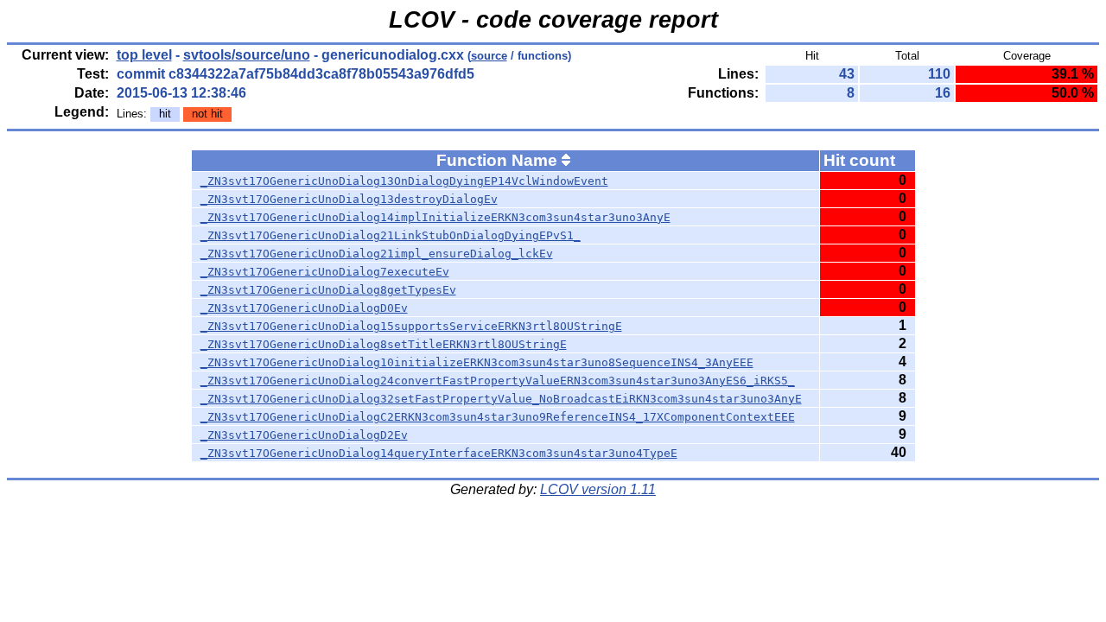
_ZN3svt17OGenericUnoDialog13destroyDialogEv (349, 199)
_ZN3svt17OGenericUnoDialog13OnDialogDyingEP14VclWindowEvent (404, 181)
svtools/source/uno (246, 55)
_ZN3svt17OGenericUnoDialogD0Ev (304, 307)
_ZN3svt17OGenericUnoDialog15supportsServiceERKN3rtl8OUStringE (411, 326)
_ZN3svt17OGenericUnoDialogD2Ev (304, 434)
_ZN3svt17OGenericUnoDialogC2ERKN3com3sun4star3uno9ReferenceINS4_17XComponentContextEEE (497, 416)
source (489, 55)
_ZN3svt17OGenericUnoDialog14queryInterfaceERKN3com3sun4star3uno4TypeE (438, 453)
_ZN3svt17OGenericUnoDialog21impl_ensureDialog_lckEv (376, 253)
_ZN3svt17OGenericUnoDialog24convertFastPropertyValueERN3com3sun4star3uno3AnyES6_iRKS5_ (497, 380)
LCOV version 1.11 (598, 489)
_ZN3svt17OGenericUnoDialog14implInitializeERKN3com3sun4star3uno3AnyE (435, 217)
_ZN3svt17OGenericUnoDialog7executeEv (324, 271)
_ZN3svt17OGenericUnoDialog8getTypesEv (328, 289)
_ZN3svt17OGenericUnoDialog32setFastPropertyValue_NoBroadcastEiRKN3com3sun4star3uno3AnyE (501, 398)
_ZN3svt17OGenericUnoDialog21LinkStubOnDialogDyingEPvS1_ (390, 235)
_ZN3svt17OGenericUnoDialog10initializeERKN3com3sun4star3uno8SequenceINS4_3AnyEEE (476, 362)
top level (144, 55)
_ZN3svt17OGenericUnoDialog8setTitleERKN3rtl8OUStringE (383, 344)
